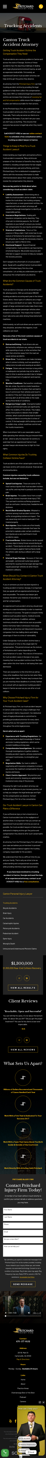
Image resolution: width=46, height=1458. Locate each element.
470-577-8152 (23, 1341)
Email (6, 1232)
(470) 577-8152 (14, 133)
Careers (23, 1401)
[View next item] (27, 978)
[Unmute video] (31, 1426)
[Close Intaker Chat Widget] (43, 1402)
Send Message (23, 1284)
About (23, 1384)
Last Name (8, 1217)
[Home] (22, 6)
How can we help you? (11, 1246)
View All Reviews (23, 1049)
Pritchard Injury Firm (27, 84)
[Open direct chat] (40, 1402)
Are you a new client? (11, 1239)
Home (23, 1379)
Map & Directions (23, 1359)
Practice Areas (23, 1388)
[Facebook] (15, 1421)
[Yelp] (10, 1421)
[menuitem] (23, 902)
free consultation (31, 882)
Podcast (23, 1397)
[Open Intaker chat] (20, 1457)
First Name (8, 1210)
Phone (6, 1224)
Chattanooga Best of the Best (23, 1393)
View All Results (23, 987)
